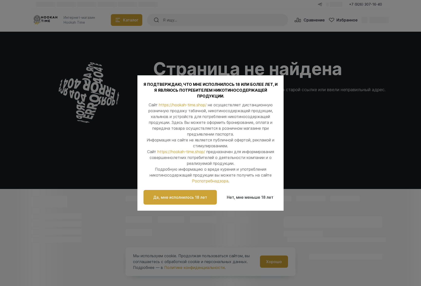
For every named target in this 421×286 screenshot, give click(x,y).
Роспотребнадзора (210, 180)
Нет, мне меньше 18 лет (250, 197)
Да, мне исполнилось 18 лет (180, 197)
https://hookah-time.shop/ (183, 104)
